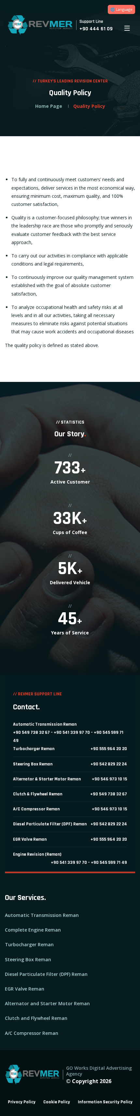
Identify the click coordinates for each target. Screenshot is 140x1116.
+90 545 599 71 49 (109, 862)
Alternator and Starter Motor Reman (47, 1003)
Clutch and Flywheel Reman (36, 1018)
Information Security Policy (105, 1102)
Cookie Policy (56, 1102)
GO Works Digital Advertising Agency (99, 1071)
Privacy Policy (21, 1102)
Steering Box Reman (28, 959)
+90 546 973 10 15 (109, 779)
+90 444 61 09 (96, 28)
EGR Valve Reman (24, 989)
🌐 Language (121, 9)
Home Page (48, 106)
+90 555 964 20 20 (109, 749)
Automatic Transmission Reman (42, 915)
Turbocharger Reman (29, 944)
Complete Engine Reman (33, 930)
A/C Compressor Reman (31, 1033)
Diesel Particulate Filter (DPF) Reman (46, 974)
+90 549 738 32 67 (31, 732)
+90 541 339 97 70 (72, 732)
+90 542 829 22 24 (109, 764)
